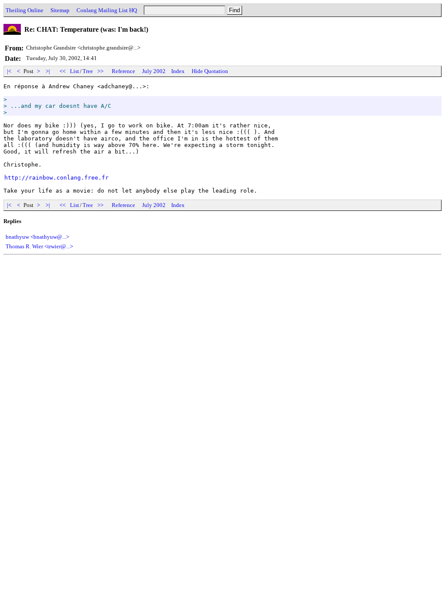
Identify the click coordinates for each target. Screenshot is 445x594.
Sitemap (60, 10)
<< (62, 71)
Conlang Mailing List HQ (106, 10)
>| (47, 71)
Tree (88, 71)
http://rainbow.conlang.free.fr (56, 177)
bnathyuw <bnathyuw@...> (37, 237)
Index (178, 71)
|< (9, 71)
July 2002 (154, 71)
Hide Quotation (210, 71)
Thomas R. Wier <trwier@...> (39, 246)
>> (100, 71)
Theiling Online (24, 10)
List (74, 71)
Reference (123, 71)
